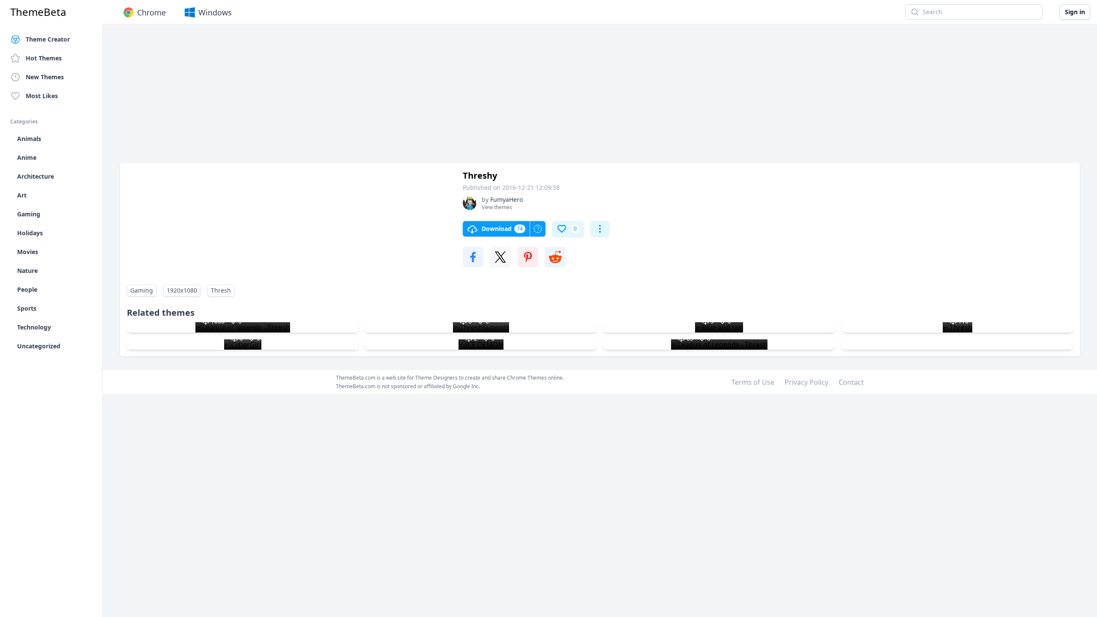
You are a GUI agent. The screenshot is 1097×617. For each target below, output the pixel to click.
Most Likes (42, 96)
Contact (851, 382)
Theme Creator (48, 39)
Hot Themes (44, 58)
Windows (215, 12)
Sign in (1075, 12)
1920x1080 (182, 290)
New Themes (45, 77)
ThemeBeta (38, 12)
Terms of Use (752, 382)
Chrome (151, 12)
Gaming (141, 290)
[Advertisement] (377, 98)
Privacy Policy (806, 382)
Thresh (221, 290)
